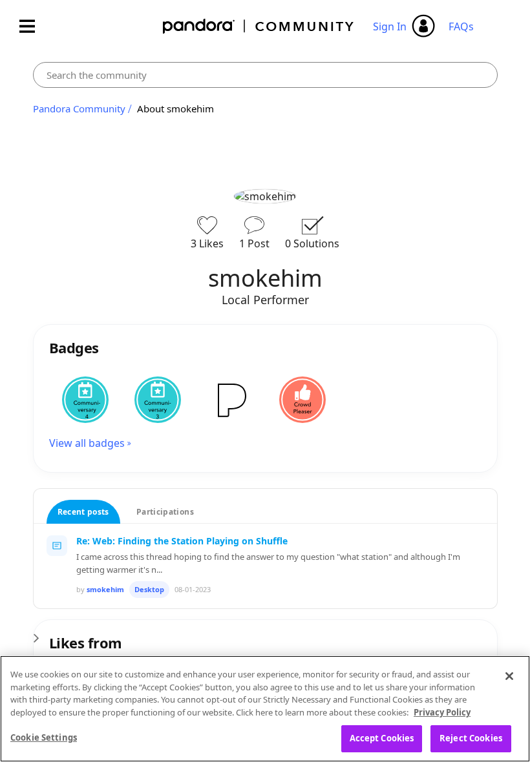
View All (265, 634)
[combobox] (265, 75)
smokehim (105, 589)
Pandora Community (259, 26)
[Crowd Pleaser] (302, 399)
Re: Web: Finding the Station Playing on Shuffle (182, 541)
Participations (165, 511)
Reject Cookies (471, 738)
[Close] (509, 676)
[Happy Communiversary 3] (157, 399)
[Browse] (33, 26)
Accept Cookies (382, 738)
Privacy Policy (442, 712)
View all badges (87, 443)
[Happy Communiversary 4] (85, 399)
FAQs (461, 26)
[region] (265, 708)
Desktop (149, 589)
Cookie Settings (43, 737)
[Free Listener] (230, 399)
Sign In (390, 26)
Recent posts (83, 511)
